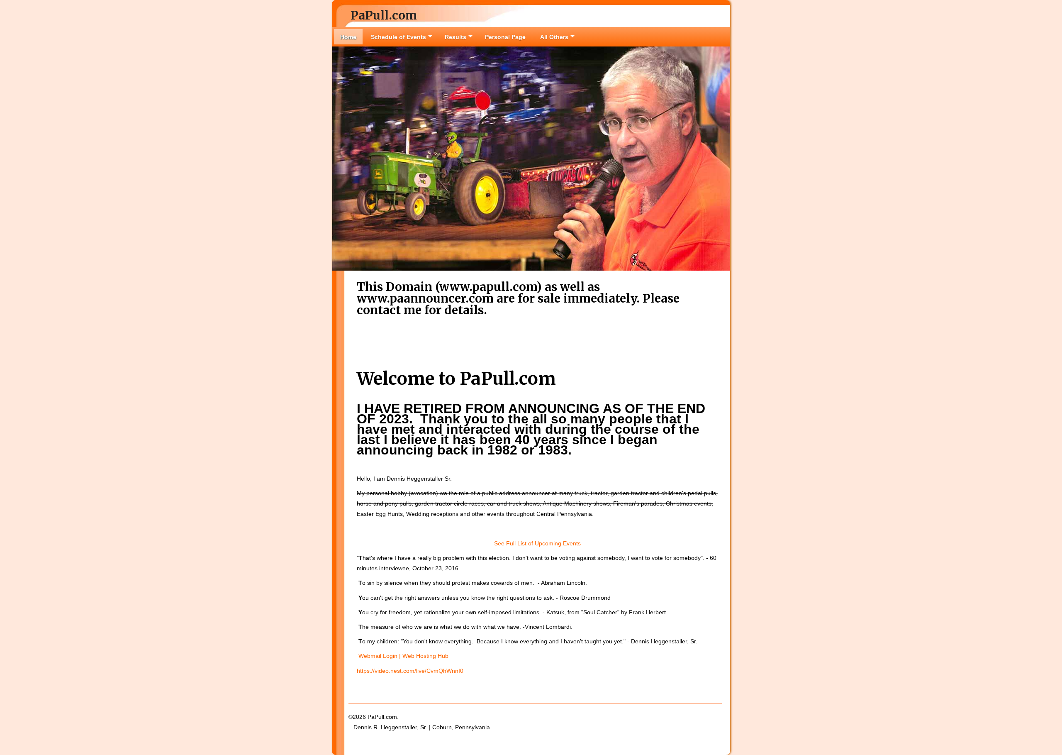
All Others (554, 37)
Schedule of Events (398, 37)
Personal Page (505, 37)
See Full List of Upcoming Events (537, 543)
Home (348, 37)
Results (455, 37)
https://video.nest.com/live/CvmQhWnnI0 (410, 670)
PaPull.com (384, 15)
